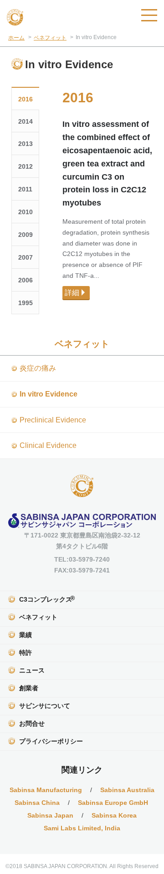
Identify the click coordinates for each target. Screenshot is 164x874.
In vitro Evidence (48, 394)
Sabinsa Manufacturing (46, 790)
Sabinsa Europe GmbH (114, 802)
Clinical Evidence (48, 445)
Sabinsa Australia (127, 790)
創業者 (28, 688)
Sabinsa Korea (114, 815)
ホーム (16, 38)
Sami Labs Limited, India (82, 828)
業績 (25, 634)
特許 (25, 652)
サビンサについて (44, 705)
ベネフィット (50, 38)
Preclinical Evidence (53, 420)
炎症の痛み (38, 368)
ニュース (32, 670)
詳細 (72, 292)
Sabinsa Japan (50, 815)
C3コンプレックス (47, 598)
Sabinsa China (37, 802)
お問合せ (32, 723)
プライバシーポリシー (51, 741)
